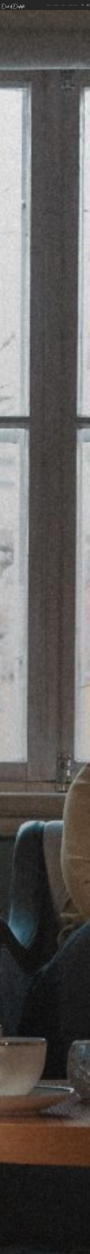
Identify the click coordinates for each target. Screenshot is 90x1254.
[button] (83, 5)
